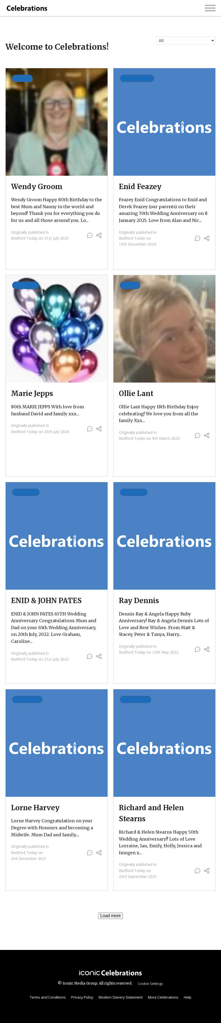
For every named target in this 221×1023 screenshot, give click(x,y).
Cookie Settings (150, 983)
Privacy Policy (82, 997)
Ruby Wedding (133, 492)
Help (187, 997)
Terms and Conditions (48, 997)
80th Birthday (25, 285)
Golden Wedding (135, 699)
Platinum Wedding (137, 78)
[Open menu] (210, 8)
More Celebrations (163, 997)
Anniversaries (25, 492)
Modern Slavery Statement (121, 997)
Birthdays (22, 78)
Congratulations (27, 699)
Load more (110, 915)
